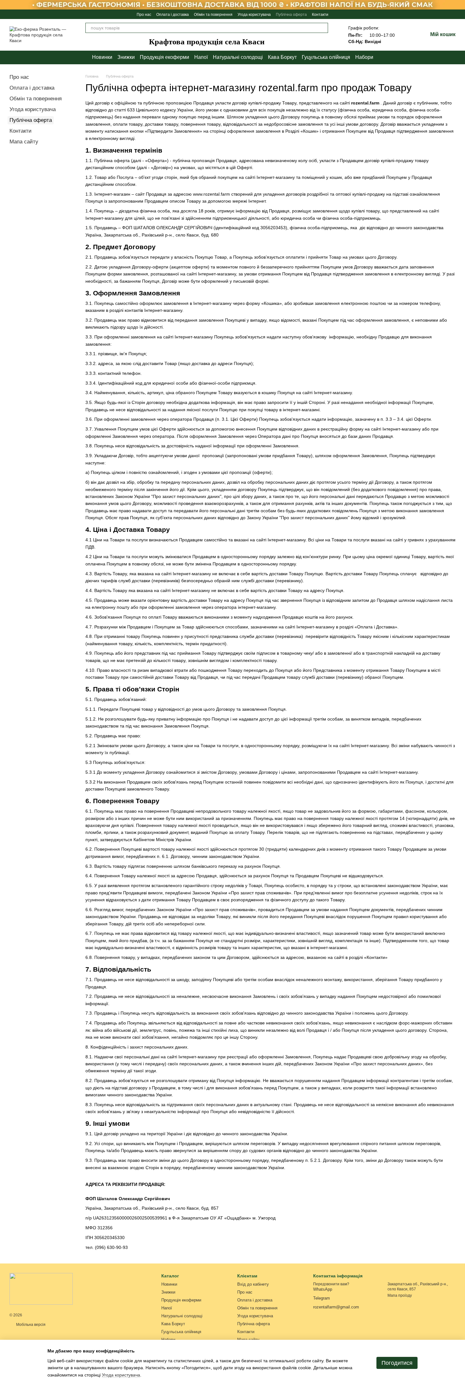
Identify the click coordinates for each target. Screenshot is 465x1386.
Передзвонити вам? (331, 1284)
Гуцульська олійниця (326, 57)
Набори (364, 57)
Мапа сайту (23, 142)
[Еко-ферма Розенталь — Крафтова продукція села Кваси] (41, 1288)
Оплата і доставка (172, 14)
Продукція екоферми (164, 57)
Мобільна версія (30, 1324)
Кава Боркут (282, 57)
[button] (460, 5)
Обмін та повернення (213, 14)
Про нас (144, 14)
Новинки (102, 57)
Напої (201, 57)
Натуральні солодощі (238, 57)
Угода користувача (254, 14)
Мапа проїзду (400, 1295)
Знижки (126, 57)
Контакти (320, 14)
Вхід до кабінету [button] (253, 1284)
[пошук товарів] (323, 28)
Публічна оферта (291, 14)
